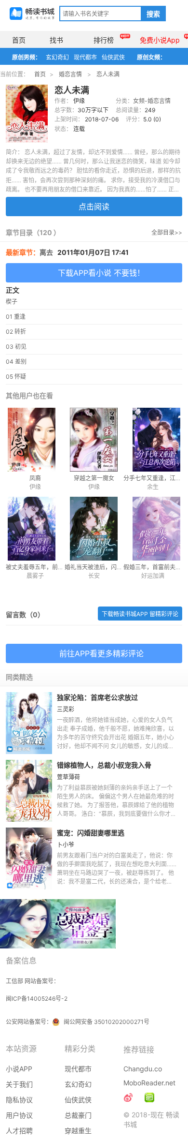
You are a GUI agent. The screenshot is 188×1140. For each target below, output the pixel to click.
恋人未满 (108, 74)
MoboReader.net (149, 1083)
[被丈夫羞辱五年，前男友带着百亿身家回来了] (35, 528)
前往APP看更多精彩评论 (101, 653)
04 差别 (16, 361)
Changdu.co (142, 1069)
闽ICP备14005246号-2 (36, 998)
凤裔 (35, 478)
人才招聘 (19, 1130)
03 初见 (16, 346)
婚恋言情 (70, 74)
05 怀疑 (16, 376)
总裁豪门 (78, 1115)
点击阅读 (94, 206)
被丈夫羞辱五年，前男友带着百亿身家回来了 (63, 567)
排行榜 (104, 40)
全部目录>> (166, 232)
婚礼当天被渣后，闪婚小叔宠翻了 (108, 567)
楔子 (11, 301)
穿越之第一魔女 (94, 478)
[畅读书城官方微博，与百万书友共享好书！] (128, 1097)
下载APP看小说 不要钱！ (101, 273)
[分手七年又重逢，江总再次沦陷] (152, 439)
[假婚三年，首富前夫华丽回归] (152, 528)
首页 (19, 40)
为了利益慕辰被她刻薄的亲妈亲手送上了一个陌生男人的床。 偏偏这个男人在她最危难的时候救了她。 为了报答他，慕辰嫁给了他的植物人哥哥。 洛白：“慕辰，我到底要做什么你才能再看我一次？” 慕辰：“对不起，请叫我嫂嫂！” (116, 805)
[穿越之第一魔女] (94, 439)
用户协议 (19, 1115)
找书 (56, 40)
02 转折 (16, 331)
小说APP (19, 1069)
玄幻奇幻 (57, 57)
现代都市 (85, 57)
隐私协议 (19, 1100)
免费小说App (160, 40)
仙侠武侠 (113, 57)
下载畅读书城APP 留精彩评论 (140, 614)
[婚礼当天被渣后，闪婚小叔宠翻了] (94, 528)
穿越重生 (78, 1130)
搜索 (153, 14)
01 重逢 (16, 316)
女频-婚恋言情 (152, 100)
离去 (46, 252)
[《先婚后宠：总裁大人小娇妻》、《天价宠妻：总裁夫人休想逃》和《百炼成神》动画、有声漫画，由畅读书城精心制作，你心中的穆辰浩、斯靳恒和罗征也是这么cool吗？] (149, 1097)
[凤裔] (35, 439)
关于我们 (19, 1084)
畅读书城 (32, 13)
